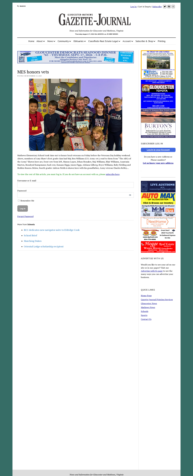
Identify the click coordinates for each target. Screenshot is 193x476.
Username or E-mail (26, 180)
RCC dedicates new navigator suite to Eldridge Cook (52, 229)
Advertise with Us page (152, 270)
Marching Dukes (32, 240)
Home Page (146, 295)
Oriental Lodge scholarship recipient (44, 246)
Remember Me (27, 200)
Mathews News (148, 307)
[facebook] (169, 6)
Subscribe (157, 6)
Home (31, 41)
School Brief (30, 235)
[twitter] (164, 6)
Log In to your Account (158, 150)
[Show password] (130, 195)
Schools (144, 311)
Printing (161, 41)
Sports (144, 315)
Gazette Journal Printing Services (157, 299)
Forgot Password (25, 216)
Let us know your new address (158, 163)
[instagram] (173, 6)
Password (21, 190)
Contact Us (146, 319)
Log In (133, 6)
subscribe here (112, 174)
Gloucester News (149, 303)
